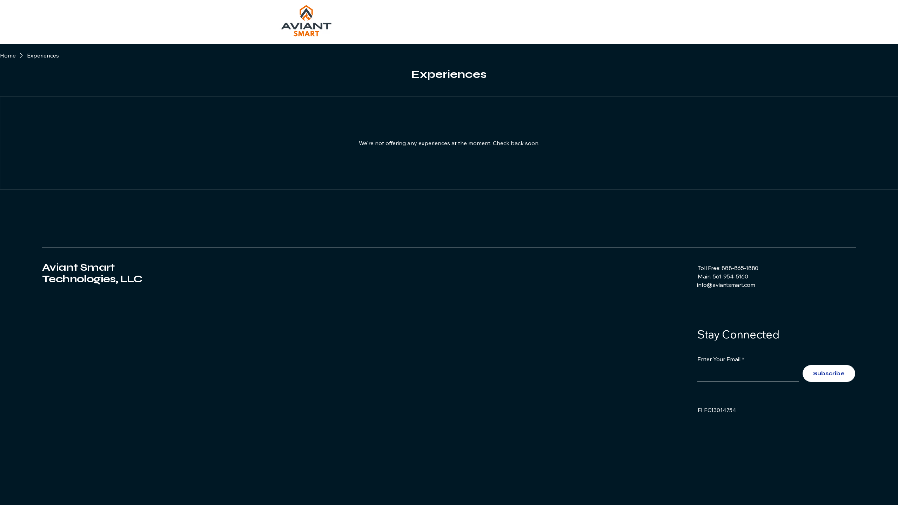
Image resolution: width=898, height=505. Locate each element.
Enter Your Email (718, 359)
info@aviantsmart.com (726, 284)
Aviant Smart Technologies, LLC (92, 273)
